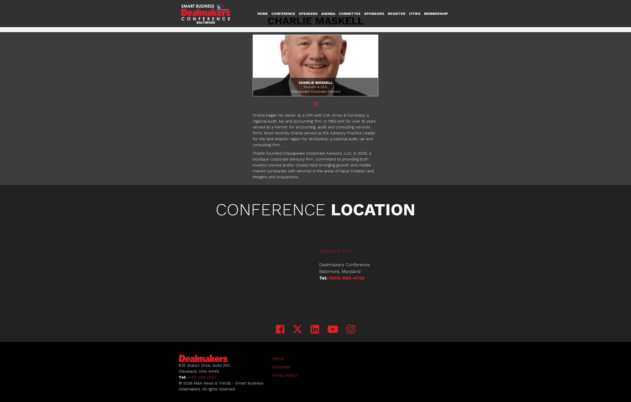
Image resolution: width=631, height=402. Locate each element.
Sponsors (374, 14)
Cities (415, 14)
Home (262, 14)
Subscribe (281, 366)
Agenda (328, 14)
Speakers (308, 14)
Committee (350, 14)
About (277, 358)
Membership (436, 14)
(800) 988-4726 (347, 278)
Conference (283, 14)
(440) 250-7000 (202, 377)
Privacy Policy (284, 375)
